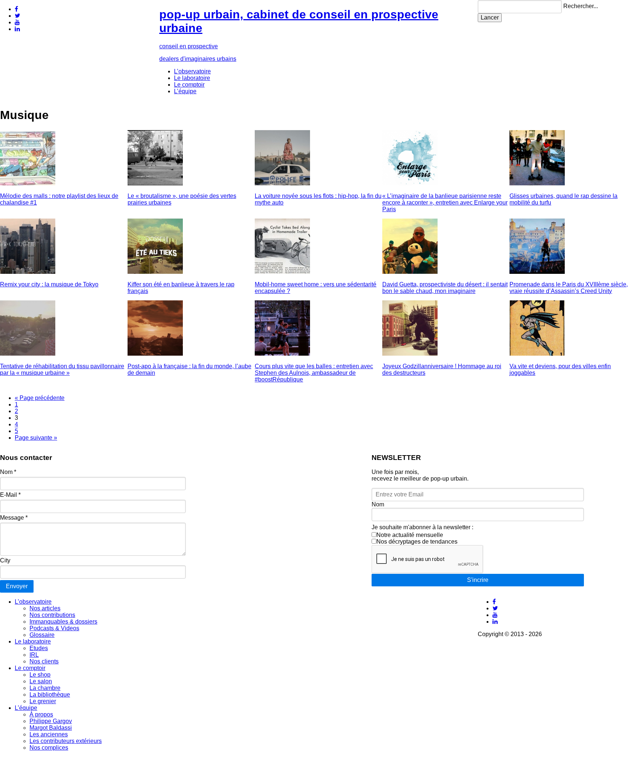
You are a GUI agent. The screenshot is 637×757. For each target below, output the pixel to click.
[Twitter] (17, 16)
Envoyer (17, 586)
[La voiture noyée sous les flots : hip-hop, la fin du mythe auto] (282, 183)
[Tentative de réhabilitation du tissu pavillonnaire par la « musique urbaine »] (27, 353)
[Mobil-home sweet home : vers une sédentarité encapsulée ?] (282, 272)
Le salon (40, 681)
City (5, 560)
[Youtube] (17, 22)
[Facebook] (16, 9)
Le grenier (42, 701)
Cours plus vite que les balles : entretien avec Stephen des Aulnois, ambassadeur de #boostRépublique (314, 373)
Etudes (38, 648)
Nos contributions (52, 615)
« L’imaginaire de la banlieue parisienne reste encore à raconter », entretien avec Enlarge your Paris (445, 202)
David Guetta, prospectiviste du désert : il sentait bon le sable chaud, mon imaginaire (445, 287)
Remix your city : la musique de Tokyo (49, 284)
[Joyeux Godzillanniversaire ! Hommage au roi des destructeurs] (410, 353)
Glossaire (42, 635)
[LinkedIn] (17, 29)
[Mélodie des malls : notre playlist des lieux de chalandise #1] (27, 183)
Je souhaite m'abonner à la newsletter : (422, 527)
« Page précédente (40, 398)
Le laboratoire (192, 78)
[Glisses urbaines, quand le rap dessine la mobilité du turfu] (537, 183)
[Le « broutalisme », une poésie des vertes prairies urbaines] (155, 183)
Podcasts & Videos (54, 628)
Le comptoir (189, 84)
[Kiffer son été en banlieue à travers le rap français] (155, 272)
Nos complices (48, 747)
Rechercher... (580, 6)
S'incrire (477, 580)
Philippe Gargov (50, 721)
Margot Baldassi (50, 728)
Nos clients (44, 661)
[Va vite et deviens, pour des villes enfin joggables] (537, 353)
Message (14, 517)
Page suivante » (36, 438)
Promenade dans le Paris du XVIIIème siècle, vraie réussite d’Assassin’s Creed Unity (568, 287)
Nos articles (44, 608)
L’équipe (185, 91)
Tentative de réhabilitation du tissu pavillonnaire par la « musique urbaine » (62, 369)
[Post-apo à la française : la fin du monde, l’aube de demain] (155, 353)
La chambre (44, 688)
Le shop (40, 674)
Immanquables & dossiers (63, 621)
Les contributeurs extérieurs (65, 741)
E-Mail (10, 495)
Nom (8, 472)
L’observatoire (192, 71)
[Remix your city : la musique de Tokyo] (27, 272)
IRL (34, 655)
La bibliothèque (49, 694)
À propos (41, 714)
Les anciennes (48, 734)
